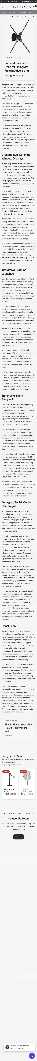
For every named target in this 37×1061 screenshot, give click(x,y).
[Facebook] (11, 76)
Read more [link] (8, 736)
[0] (33, 6)
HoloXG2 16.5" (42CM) (9, 790)
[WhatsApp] (19, 76)
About (15, 12)
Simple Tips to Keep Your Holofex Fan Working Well (18, 728)
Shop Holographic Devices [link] (11, 765)
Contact (18, 837)
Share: (7, 75)
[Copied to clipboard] (22, 76)
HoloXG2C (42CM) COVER (26, 790)
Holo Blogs (23, 12)
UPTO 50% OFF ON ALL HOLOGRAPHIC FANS (20, 2)
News (8, 17)
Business (31, 12)
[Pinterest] (17, 76)
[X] (14, 76)
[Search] (30, 6)
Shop (9, 12)
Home (3, 12)
